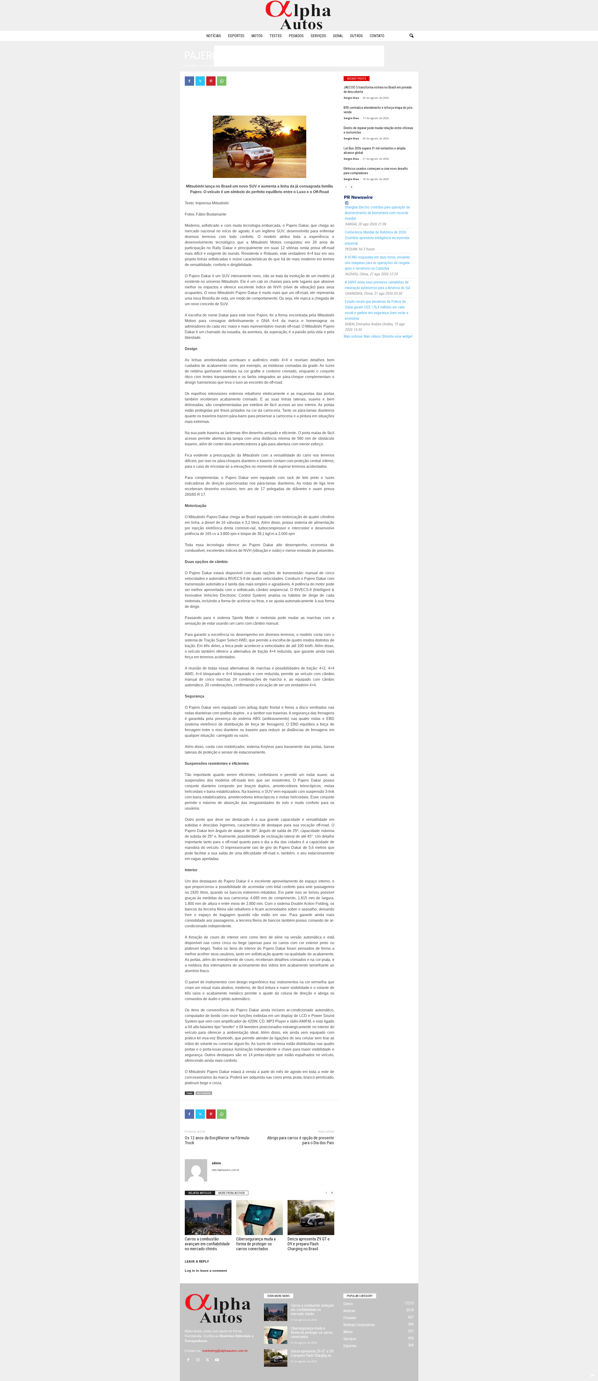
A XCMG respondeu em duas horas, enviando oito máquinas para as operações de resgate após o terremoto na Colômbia (377, 263)
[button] (411, 36)
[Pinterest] (211, 81)
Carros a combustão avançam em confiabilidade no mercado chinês (207, 1243)
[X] (200, 81)
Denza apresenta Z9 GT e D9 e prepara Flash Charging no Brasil (309, 1243)
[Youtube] (217, 1360)
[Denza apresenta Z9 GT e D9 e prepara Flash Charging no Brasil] (311, 1217)
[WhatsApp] (221, 81)
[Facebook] (189, 81)
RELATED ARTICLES (200, 1193)
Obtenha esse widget (397, 336)
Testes (276, 36)
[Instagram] (199, 1360)
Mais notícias (353, 336)
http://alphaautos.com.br (225, 1170)
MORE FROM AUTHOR (231, 1193)
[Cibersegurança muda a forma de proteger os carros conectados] (259, 1217)
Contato (377, 36)
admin (192, 65)
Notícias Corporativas (359, 1325)
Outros (356, 36)
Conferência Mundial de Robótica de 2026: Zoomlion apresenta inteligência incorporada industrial (377, 238)
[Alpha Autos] (299, 15)
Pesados (296, 36)
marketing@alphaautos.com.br (225, 1351)
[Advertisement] (299, 56)
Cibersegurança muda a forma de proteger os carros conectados (256, 1243)
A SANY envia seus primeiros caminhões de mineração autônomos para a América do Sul (377, 285)
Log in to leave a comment (206, 1270)
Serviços (318, 36)
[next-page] (332, 1192)
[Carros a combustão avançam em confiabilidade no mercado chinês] (208, 1217)
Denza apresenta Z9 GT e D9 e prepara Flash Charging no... (312, 1353)
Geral (338, 36)
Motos (257, 36)
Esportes (236, 36)
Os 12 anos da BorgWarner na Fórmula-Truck (217, 1140)
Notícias (213, 36)
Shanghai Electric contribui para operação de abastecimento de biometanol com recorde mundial (377, 213)
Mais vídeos (372, 336)
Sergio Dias (351, 97)
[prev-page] (326, 1192)
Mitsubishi (203, 1093)
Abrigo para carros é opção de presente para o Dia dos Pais (300, 1140)
